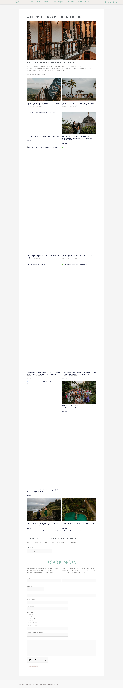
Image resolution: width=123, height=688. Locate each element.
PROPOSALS (71, 1)
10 (62, 530)
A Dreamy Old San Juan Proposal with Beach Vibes (43, 136)
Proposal (30, 620)
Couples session (32, 622)
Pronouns (29, 586)
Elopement (31, 616)
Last (63, 583)
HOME (32, 1)
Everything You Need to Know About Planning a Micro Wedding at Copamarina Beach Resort (78, 104)
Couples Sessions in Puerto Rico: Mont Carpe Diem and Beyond (79, 524)
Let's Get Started (33, 666)
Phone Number (31, 599)
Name (29, 578)
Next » (80, 530)
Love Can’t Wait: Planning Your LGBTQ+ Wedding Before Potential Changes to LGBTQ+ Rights (43, 373)
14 (70, 530)
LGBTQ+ (80, 1)
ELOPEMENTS (47, 1)
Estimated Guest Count (33, 626)
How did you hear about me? (35, 632)
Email (28, 593)
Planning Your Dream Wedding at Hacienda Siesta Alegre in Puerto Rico (43, 256)
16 (75, 530)
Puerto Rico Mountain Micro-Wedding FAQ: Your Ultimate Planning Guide (43, 490)
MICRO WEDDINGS (59, 1)
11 (64, 530)
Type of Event (31, 612)
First (28, 583)
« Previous (43, 530)
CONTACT (61, 2)
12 (66, 530)
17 (77, 530)
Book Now (61, 562)
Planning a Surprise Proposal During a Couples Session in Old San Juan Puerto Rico (42, 524)
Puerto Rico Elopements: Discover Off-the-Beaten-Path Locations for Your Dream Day (44, 104)
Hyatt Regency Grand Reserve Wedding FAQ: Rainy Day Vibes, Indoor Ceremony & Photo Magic (79, 373)
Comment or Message (33, 639)
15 (72, 530)
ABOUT (87, 1)
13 (68, 530)
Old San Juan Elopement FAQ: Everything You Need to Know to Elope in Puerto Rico (77, 256)
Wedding (30, 614)
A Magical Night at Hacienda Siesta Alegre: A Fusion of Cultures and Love (79, 406)
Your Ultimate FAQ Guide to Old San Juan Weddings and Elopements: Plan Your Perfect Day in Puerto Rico (78, 138)
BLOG (38, 1)
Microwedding (32, 618)
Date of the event (32, 606)
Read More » (29, 108)
